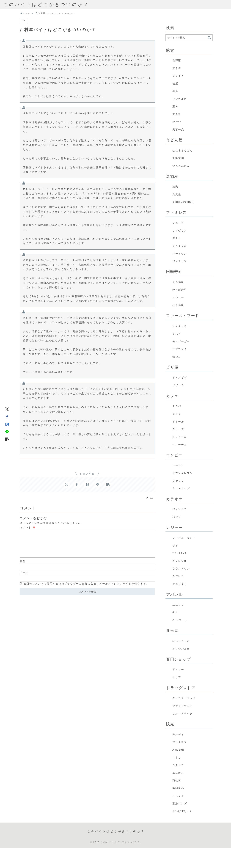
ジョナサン (179, 261)
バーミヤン (179, 253)
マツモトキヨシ (182, 706)
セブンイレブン (182, 473)
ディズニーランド (184, 538)
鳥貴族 (176, 194)
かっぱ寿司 (179, 289)
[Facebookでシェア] (7, 416)
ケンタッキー (181, 326)
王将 (175, 106)
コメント (27, 527)
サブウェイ (179, 349)
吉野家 (176, 60)
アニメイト (179, 584)
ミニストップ (181, 488)
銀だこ (176, 356)
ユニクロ (178, 604)
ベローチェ (179, 444)
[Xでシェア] (7, 409)
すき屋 (176, 68)
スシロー (178, 297)
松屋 (175, 83)
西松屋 (176, 780)
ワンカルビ (179, 98)
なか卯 (176, 122)
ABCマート (180, 620)
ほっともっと (181, 641)
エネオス (178, 772)
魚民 (175, 186)
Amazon (178, 749)
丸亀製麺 (178, 158)
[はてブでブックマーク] (7, 424)
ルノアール (179, 436)
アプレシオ (179, 560)
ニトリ (176, 757)
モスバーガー (181, 341)
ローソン (178, 465)
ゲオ (175, 545)
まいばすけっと (182, 811)
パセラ (176, 517)
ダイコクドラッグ (184, 698)
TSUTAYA (179, 553)
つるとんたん (181, 165)
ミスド (176, 333)
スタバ (176, 406)
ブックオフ (179, 742)
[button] (7, 439)
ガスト (176, 238)
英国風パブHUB (183, 202)
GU (174, 612)
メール (24, 572)
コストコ (178, 765)
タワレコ (178, 576)
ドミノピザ (179, 377)
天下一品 (178, 129)
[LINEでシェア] (7, 431)
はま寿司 (178, 305)
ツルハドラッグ (182, 713)
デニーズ (178, 223)
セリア (176, 677)
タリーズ (178, 429)
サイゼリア (179, 230)
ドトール (178, 421)
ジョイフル (179, 246)
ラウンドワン (181, 568)
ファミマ (178, 480)
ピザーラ (178, 385)
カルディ (178, 734)
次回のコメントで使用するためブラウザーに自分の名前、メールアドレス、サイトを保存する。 (86, 583)
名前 (22, 561)
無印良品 (178, 788)
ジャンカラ (179, 509)
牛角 (175, 91)
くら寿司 (178, 282)
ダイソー (178, 669)
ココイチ (178, 75)
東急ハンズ (179, 803)
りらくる (178, 795)
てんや (176, 114)
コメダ (176, 414)
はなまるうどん (182, 150)
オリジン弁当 (181, 648)
